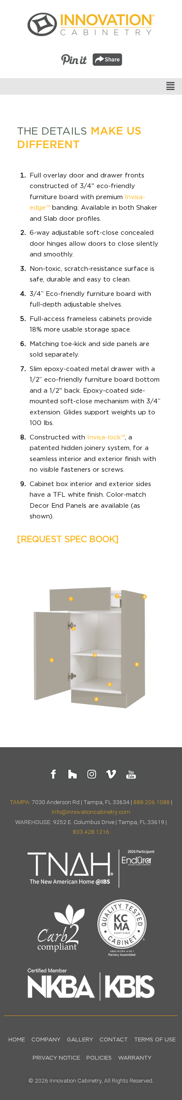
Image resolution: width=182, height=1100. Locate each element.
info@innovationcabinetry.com (91, 811)
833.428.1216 (91, 831)
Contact (113, 1040)
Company (46, 1040)
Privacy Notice (56, 1058)
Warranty (135, 1058)
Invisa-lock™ (106, 437)
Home (16, 1040)
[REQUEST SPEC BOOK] (68, 539)
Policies (99, 1058)
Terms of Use (155, 1040)
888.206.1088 (151, 802)
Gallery (80, 1040)
